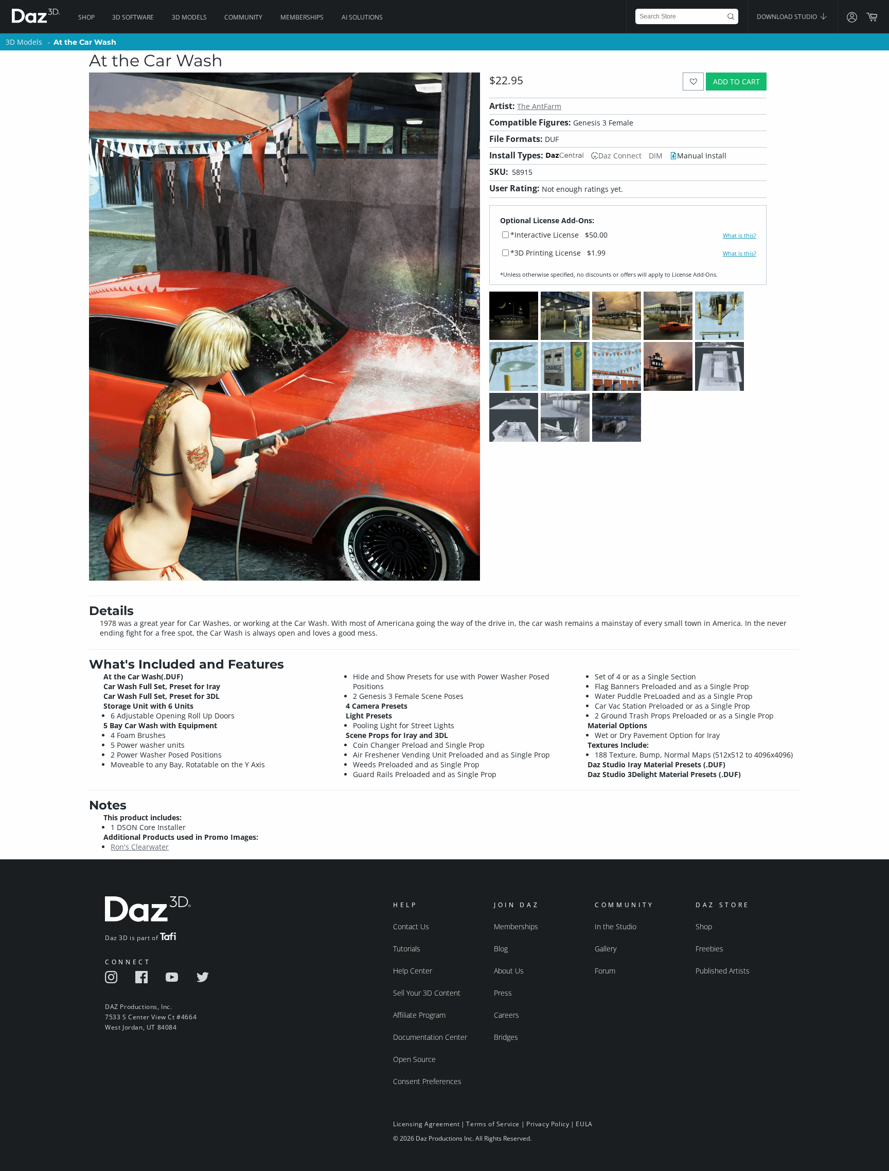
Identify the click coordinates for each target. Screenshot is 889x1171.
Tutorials (406, 948)
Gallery (605, 948)
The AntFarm (539, 106)
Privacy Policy (547, 1124)
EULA (584, 1124)
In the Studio (615, 926)
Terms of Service (493, 1124)
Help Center (412, 971)
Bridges (506, 1037)
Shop (86, 17)
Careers (506, 1015)
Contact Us (411, 926)
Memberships (302, 17)
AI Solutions (362, 17)
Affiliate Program (419, 1015)
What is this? (739, 235)
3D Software (133, 17)
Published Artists (723, 971)
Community (243, 17)
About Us (509, 971)
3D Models (189, 17)
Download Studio (788, 16)
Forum (605, 971)
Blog (501, 948)
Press (503, 993)
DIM (656, 155)
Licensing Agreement (426, 1124)
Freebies (709, 948)
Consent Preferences (427, 1081)
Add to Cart (736, 81)
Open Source (414, 1059)
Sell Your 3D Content (426, 993)
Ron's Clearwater (140, 847)
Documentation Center (430, 1037)
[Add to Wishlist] (693, 82)
